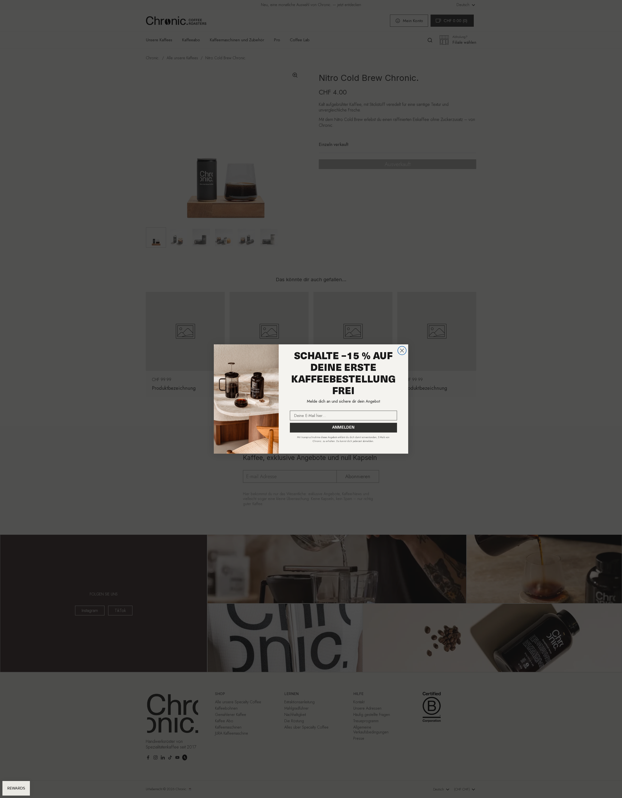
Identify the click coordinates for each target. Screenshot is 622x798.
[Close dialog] (402, 350)
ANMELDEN (343, 428)
